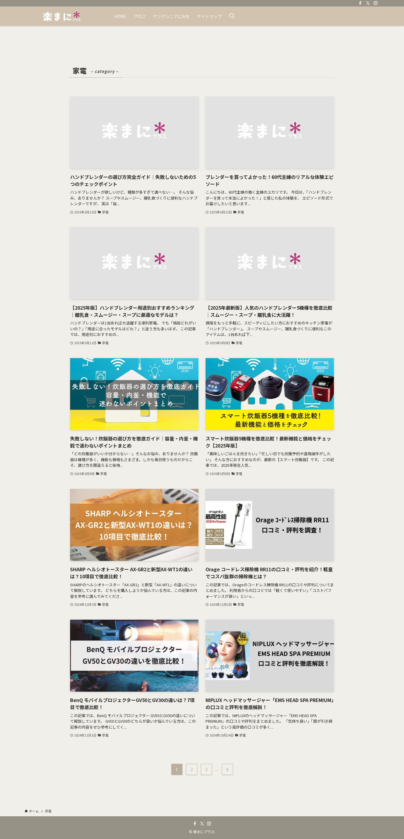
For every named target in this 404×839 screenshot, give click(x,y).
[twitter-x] (368, 3)
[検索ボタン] (231, 16)
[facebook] (360, 3)
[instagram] (375, 3)
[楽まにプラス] (62, 16)
